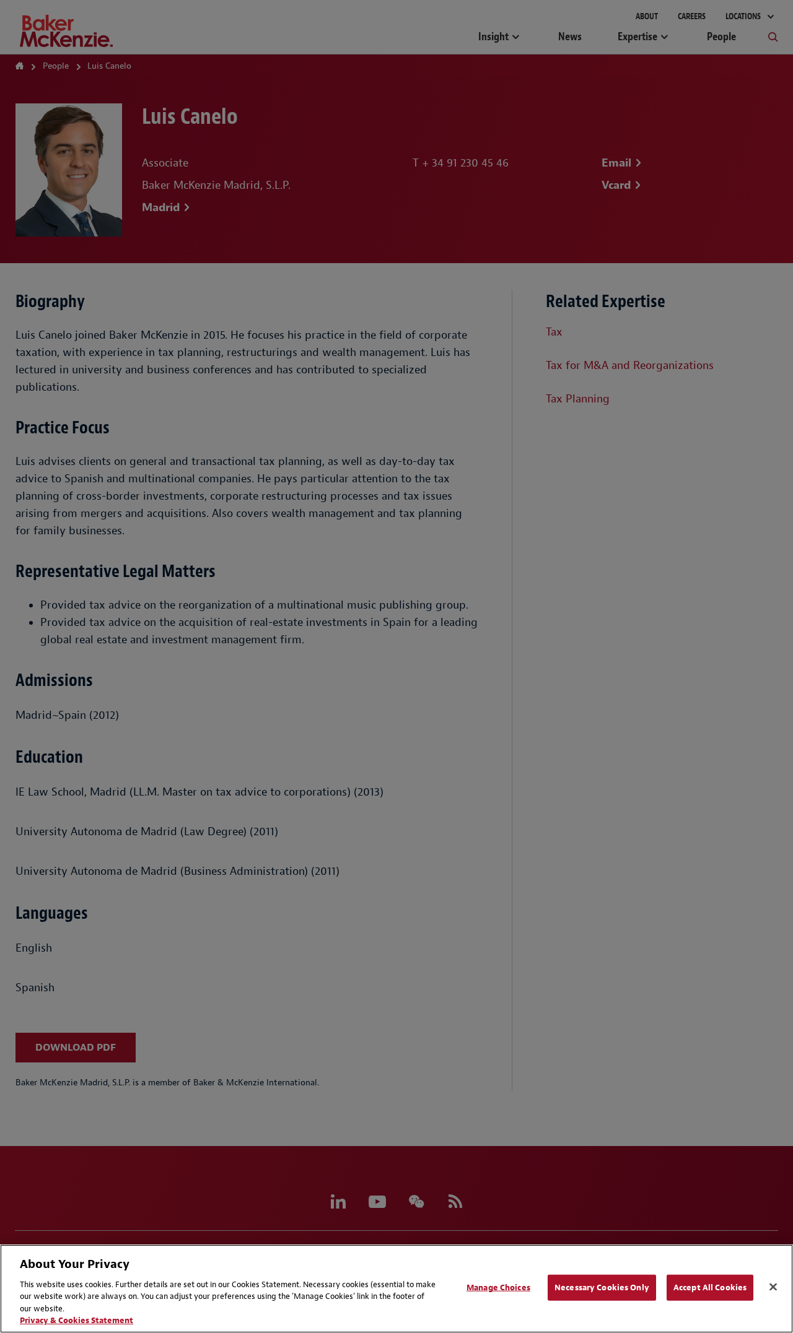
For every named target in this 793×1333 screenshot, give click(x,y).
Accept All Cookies (710, 1287)
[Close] (773, 1287)
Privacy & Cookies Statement (76, 1320)
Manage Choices (498, 1287)
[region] (396, 1288)
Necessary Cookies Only (601, 1287)
